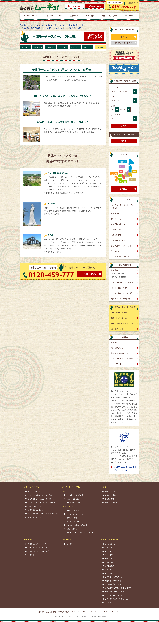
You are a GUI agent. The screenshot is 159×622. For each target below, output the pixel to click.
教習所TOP (25, 47)
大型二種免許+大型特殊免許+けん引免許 (118, 599)
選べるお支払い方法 (35, 506)
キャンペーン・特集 (119, 312)
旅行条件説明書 (117, 348)
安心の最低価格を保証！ (36, 491)
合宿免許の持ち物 (118, 240)
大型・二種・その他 (109, 539)
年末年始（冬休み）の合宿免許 (77, 525)
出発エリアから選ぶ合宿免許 (38, 547)
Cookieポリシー (83, 612)
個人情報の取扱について (120, 353)
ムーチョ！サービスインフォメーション (123, 206)
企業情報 (114, 342)
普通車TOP (124, 189)
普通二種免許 (109, 569)
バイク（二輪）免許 (119, 288)
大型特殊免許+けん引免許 (113, 584)
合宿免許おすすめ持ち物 (75, 495)
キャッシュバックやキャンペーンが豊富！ (42, 502)
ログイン (124, 37)
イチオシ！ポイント (32, 487)
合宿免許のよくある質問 (120, 256)
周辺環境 (100, 47)
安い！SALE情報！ (118, 328)
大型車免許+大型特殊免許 (113, 577)
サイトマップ (116, 364)
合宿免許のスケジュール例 (121, 246)
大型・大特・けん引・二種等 (122, 293)
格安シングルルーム (119, 318)
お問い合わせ (76, 6)
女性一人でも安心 (73, 529)
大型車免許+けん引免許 (113, 581)
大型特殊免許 (109, 559)
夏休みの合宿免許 (73, 518)
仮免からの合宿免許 (119, 274)
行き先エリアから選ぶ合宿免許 (38, 551)
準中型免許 (109, 555)
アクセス (62, 47)
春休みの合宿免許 (73, 521)
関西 (121, 172)
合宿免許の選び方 (118, 224)
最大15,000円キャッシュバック (123, 323)
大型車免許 (109, 547)
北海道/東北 (122, 162)
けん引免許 (109, 562)
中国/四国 (123, 182)
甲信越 (122, 167)
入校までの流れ (117, 229)
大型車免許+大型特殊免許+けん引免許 (118, 588)
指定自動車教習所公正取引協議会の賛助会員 (43, 513)
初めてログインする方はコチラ (124, 43)
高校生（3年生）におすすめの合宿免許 (80, 532)
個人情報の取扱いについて (37, 517)
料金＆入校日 (38, 47)
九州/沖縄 (114, 174)
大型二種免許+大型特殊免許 (114, 592)
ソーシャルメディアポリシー (122, 358)
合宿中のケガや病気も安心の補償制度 (41, 499)
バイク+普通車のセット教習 (122, 282)
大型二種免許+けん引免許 (113, 595)
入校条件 (31, 555)
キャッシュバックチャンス (76, 514)
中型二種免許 (109, 573)
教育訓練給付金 (110, 544)
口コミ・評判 (75, 47)
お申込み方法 (116, 218)
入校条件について (118, 251)
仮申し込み (96, 6)
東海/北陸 (132, 180)
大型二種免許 (109, 566)
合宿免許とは (116, 213)
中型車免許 (109, 551)
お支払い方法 (116, 235)
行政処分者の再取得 (119, 277)
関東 (134, 172)
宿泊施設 (50, 47)
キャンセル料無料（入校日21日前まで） (41, 495)
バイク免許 (67, 539)
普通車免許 (115, 270)
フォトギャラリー (87, 47)
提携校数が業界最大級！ (36, 510)
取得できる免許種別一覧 (120, 298)
